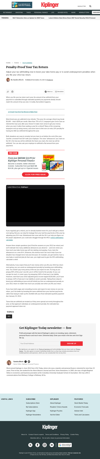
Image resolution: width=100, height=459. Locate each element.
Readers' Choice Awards (58, 409)
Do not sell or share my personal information (56, 440)
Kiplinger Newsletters (33, 417)
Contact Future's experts (36, 436)
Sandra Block (18, 80)
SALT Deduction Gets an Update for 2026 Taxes (28, 18)
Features (50, 80)
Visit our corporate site (74, 455)
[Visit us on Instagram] (44, 447)
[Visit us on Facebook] (37, 447)
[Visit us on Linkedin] (52, 447)
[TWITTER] (26, 361)
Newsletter (60, 91)
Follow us (50, 91)
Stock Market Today (81, 405)
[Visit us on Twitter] (30, 447)
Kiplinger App (30, 413)
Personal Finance (41, 12)
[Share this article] (8, 91)
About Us (24, 436)
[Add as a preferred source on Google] (64, 447)
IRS (9, 316)
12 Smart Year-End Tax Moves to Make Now (22, 112)
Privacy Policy (64, 436)
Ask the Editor (55, 417)
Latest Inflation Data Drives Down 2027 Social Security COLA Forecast (72, 18)
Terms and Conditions (52, 436)
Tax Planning (27, 63)
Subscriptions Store (33, 405)
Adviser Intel (63, 12)
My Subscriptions (32, 409)
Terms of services (44, 349)
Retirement (7, 12)
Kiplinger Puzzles (56, 413)
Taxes (28, 12)
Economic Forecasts (81, 409)
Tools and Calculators (81, 417)
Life (52, 12)
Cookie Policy (74, 436)
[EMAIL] (29, 361)
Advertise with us (35, 440)
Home (8, 63)
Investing (19, 12)
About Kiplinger (55, 405)
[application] (35, 205)
